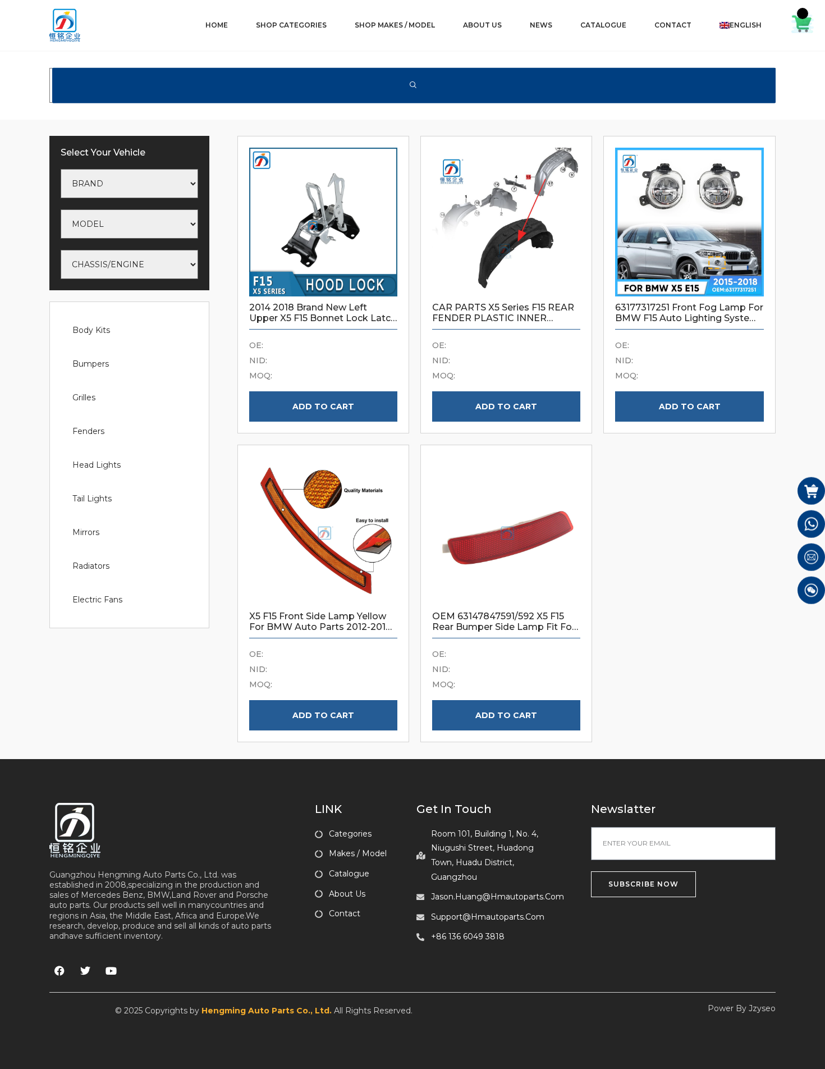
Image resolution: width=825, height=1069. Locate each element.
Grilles (83, 397)
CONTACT (672, 25)
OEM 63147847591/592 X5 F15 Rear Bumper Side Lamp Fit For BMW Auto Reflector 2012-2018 (503, 627)
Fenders (88, 431)
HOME (216, 25)
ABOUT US (482, 25)
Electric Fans (97, 600)
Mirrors (85, 532)
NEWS (541, 25)
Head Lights (96, 465)
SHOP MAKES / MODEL (395, 25)
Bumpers (90, 364)
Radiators (90, 566)
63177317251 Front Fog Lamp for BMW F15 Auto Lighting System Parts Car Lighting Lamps (689, 318)
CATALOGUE (603, 25)
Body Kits (91, 330)
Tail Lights (92, 499)
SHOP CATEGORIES (291, 25)
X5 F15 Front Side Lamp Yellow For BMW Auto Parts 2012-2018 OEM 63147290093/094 (320, 627)
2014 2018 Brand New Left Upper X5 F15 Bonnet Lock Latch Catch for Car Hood (322, 318)
